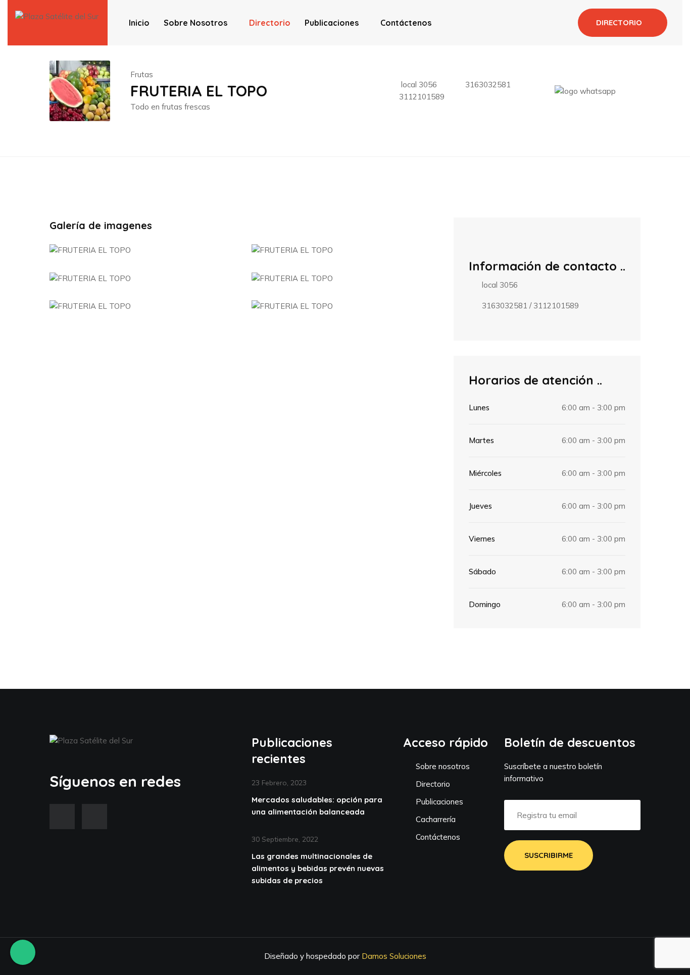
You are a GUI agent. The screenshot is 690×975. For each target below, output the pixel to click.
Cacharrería (435, 819)
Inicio (139, 23)
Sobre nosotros (195, 23)
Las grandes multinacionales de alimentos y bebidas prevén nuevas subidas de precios (318, 868)
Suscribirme (548, 855)
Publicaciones (332, 23)
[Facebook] (62, 816)
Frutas (141, 74)
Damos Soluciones (394, 956)
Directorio (269, 23)
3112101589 (422, 96)
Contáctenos (405, 23)
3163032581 (488, 84)
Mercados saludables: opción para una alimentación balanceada (317, 806)
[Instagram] (94, 816)
